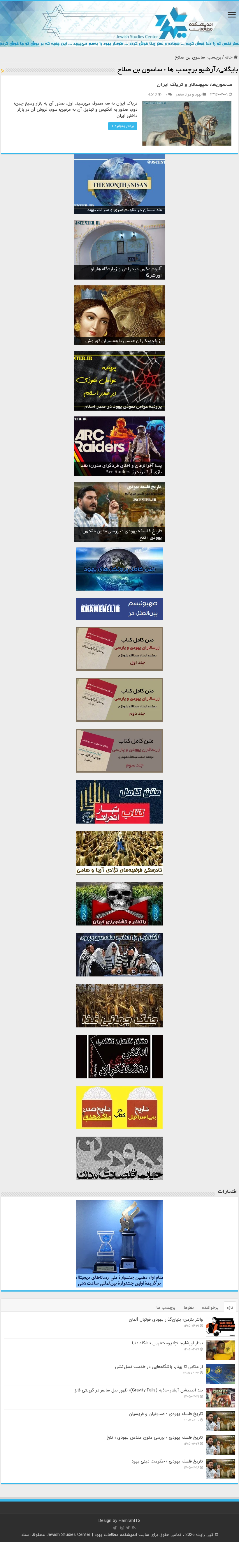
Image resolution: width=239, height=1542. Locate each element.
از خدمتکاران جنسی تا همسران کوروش (123, 341)
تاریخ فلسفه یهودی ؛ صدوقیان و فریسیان (166, 1413)
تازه (230, 1307)
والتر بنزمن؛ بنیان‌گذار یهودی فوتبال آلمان (166, 1319)
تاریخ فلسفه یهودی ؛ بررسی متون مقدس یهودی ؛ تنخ (155, 1437)
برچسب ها (165, 1307)
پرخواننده (210, 1307)
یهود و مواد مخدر (189, 95)
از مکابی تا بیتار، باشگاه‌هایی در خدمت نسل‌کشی (159, 1366)
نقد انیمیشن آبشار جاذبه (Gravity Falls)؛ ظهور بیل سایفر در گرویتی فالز (139, 1390)
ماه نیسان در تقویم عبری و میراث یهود (124, 210)
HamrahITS (129, 1520)
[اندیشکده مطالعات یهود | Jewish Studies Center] (119, 24)
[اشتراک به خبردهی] (2, 71)
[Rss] (134, 1527)
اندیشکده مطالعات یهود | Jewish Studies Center (91, 1534)
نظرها (189, 1307)
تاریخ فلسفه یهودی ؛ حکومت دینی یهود (167, 1461)
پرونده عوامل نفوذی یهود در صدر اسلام (123, 406)
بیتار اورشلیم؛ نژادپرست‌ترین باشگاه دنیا (167, 1343)
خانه (229, 57)
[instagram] (122, 1527)
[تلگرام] (114, 1527)
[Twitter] (128, 1527)
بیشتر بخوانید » (123, 126)
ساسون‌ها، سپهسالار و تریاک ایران (194, 85)
